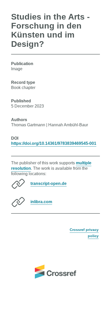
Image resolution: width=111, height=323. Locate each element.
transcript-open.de (48, 183)
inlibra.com (41, 201)
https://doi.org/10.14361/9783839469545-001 (53, 143)
